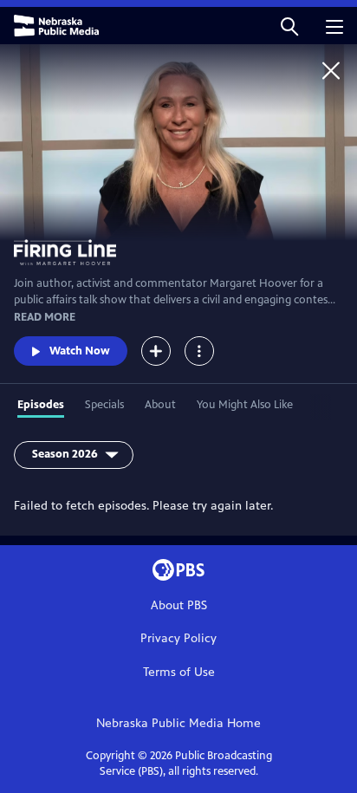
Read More (44, 317)
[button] (289, 25)
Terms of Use (179, 672)
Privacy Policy (178, 638)
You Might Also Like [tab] (245, 405)
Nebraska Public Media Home (178, 723)
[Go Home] (331, 70)
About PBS (179, 605)
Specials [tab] (104, 405)
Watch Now (79, 351)
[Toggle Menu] (199, 351)
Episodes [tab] (40, 405)
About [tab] (160, 405)
